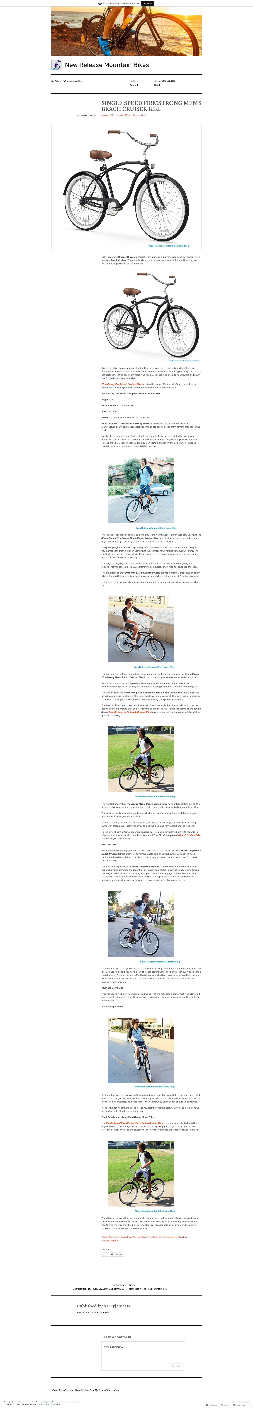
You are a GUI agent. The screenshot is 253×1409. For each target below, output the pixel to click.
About (157, 85)
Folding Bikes (171, 1237)
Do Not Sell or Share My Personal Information (97, 1390)
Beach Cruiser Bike (190, 835)
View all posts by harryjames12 (93, 1312)
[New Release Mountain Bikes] (126, 31)
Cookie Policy (55, 1404)
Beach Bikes (108, 1237)
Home (132, 81)
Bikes (144, 1237)
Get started (147, 3)
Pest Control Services (164, 81)
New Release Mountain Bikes (107, 65)
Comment (176, 1366)
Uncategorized (139, 115)
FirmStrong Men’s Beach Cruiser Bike (130, 712)
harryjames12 (107, 115)
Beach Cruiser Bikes (123, 1237)
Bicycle (137, 1237)
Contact (134, 85)
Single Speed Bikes (111, 1241)
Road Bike (183, 1237)
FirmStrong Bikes (156, 1237)
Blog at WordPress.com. (62, 1390)
